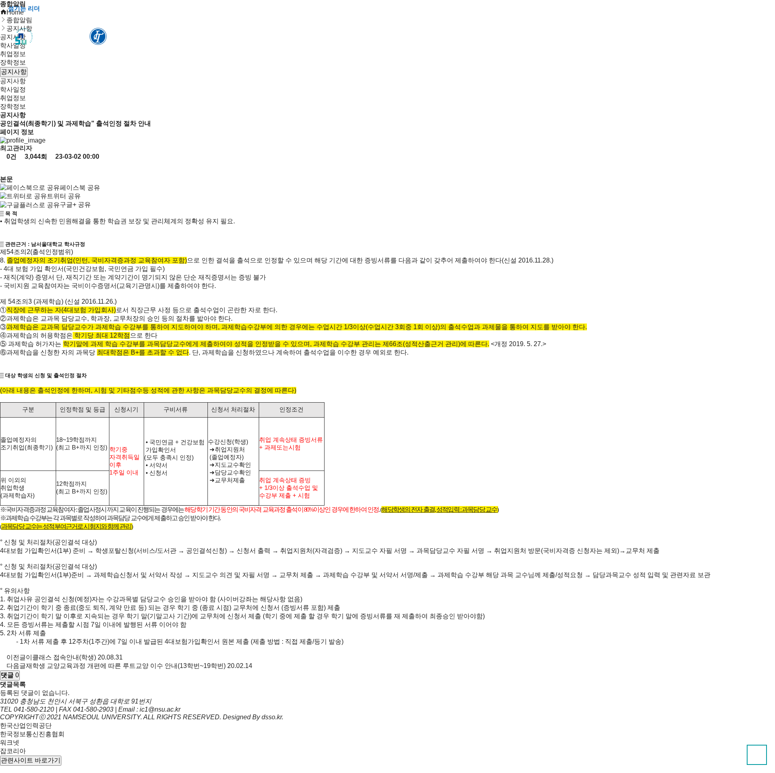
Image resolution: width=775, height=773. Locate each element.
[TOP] (757, 755)
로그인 (711, 8)
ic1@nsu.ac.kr (160, 709)
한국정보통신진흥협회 (32, 734)
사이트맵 (748, 8)
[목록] (6, 168)
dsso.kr (272, 717)
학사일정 (13, 89)
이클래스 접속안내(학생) (61, 657)
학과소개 (271, 36)
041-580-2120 (34, 709)
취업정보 (13, 98)
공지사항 (13, 81)
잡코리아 (13, 751)
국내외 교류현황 (542, 36)
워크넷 (9, 742)
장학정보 (13, 62)
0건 (11, 156)
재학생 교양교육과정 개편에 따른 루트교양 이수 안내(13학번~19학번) (126, 665)
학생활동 (465, 36)
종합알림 (620, 36)
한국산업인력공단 (26, 725)
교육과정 (336, 36)
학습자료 (400, 36)
